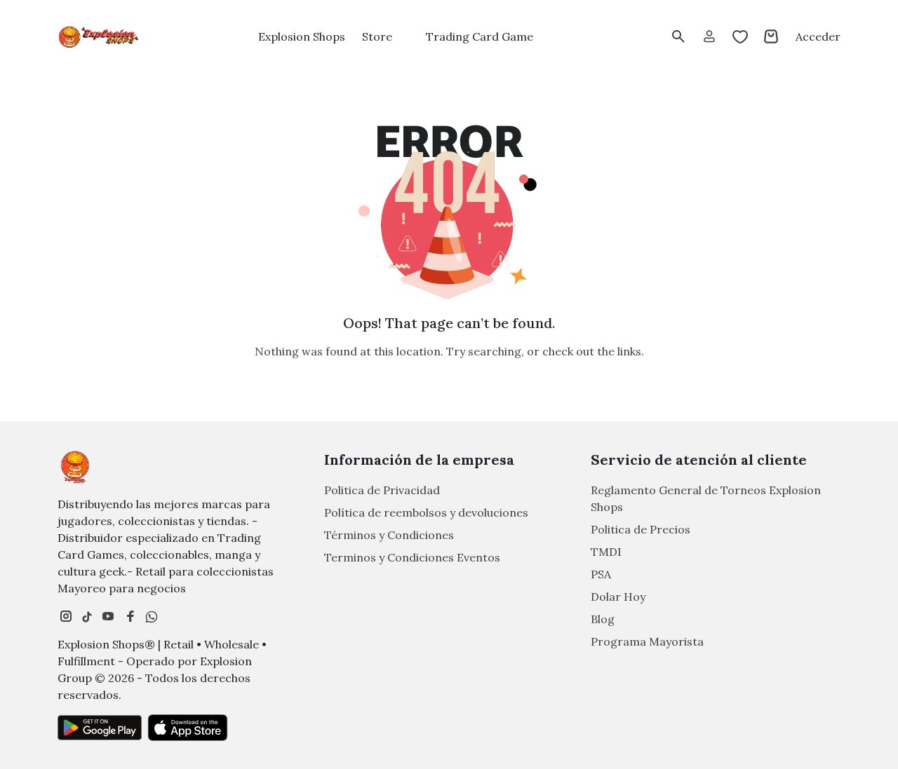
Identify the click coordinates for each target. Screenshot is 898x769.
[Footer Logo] (75, 466)
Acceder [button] (818, 36)
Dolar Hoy (618, 597)
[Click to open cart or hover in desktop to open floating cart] (771, 36)
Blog (603, 619)
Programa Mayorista (647, 641)
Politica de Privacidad (382, 490)
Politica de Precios (640, 529)
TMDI (606, 552)
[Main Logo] (100, 37)
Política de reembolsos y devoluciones (426, 512)
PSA (601, 574)
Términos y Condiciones (389, 535)
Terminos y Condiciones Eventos (412, 557)
